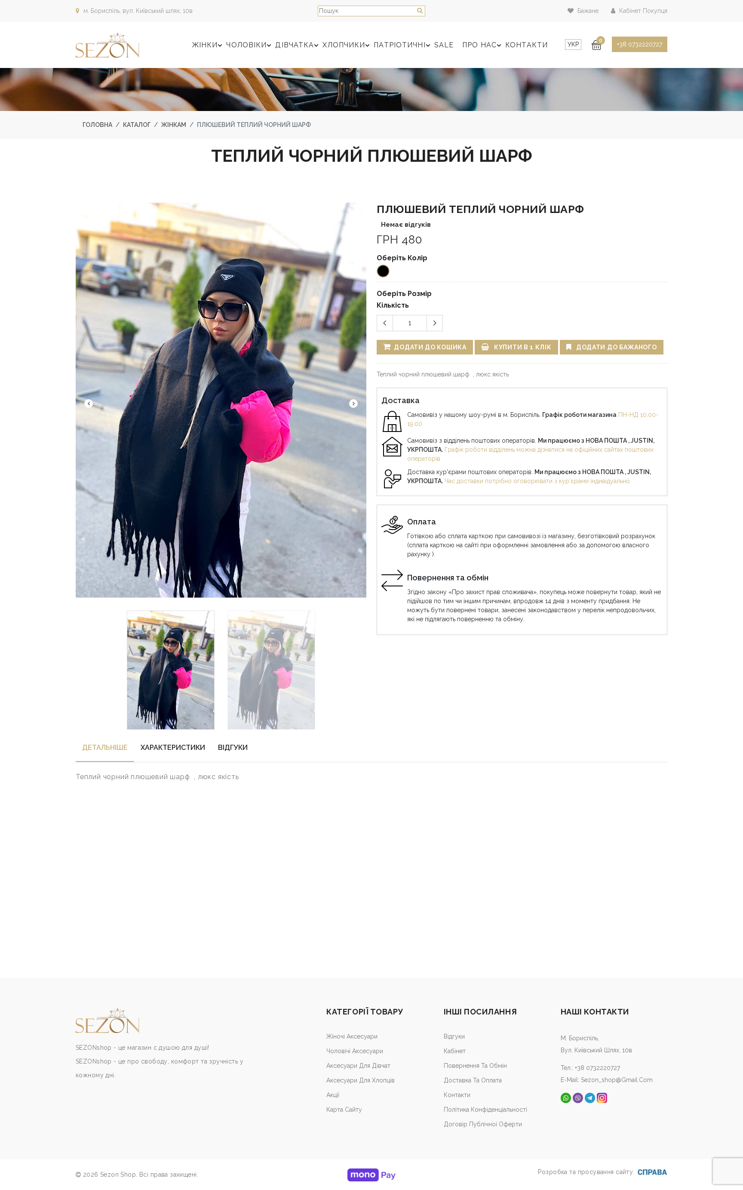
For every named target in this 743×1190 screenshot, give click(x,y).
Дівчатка (294, 45)
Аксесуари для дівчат (358, 1065)
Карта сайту (344, 1109)
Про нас (479, 45)
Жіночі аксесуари (352, 1036)
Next (353, 403)
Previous (88, 403)
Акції (332, 1094)
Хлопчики (343, 45)
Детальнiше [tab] (105, 747)
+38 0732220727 (639, 44)
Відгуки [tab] (233, 747)
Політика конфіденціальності (485, 1109)
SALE (444, 45)
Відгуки (454, 1036)
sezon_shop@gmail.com (617, 1079)
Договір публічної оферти (483, 1124)
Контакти (526, 45)
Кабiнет (455, 1051)
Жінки (205, 45)
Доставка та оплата (473, 1080)
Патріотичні (399, 45)
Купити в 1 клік (521, 347)
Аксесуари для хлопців (360, 1080)
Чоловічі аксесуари (354, 1051)
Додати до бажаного (615, 347)
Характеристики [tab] (173, 747)
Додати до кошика (430, 347)
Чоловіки (246, 45)
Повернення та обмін (475, 1065)
